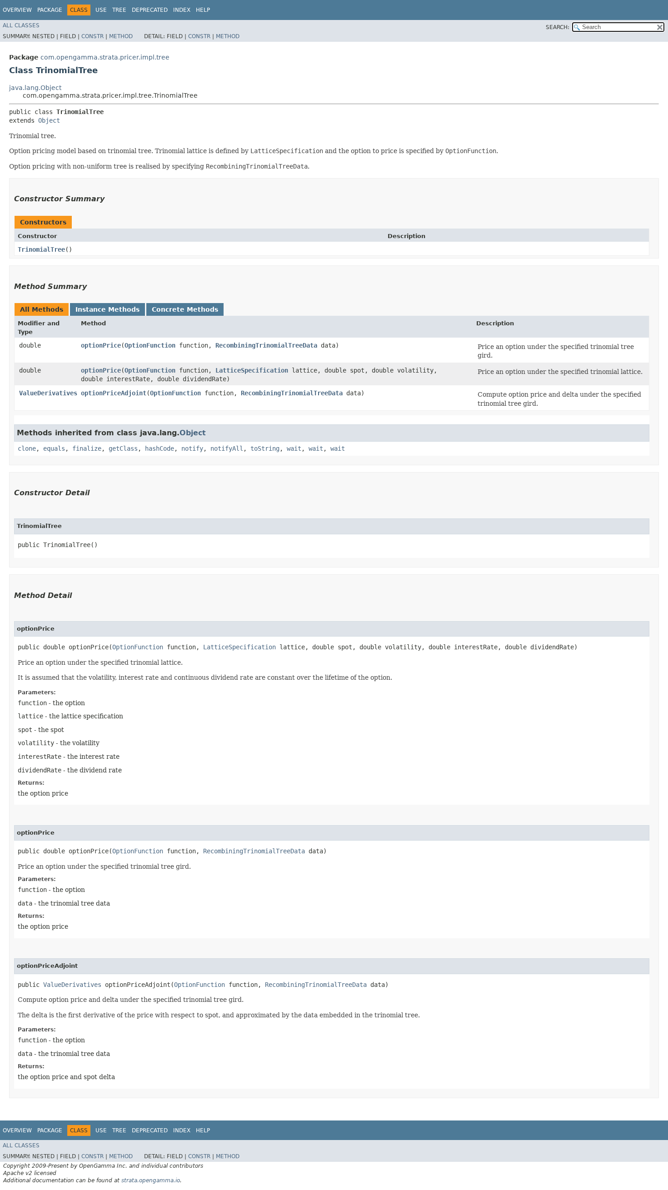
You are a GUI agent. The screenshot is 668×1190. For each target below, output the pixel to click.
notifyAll (226, 448)
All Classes (21, 25)
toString (264, 448)
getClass (123, 448)
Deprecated (150, 10)
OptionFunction (150, 345)
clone (27, 448)
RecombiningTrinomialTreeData (266, 345)
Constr (92, 36)
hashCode (159, 448)
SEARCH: (557, 27)
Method (121, 36)
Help (203, 10)
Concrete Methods (185, 309)
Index (181, 10)
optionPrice (101, 345)
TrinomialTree (41, 249)
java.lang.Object (35, 87)
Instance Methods (107, 309)
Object (49, 120)
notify (192, 448)
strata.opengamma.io (150, 1180)
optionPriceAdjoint (113, 393)
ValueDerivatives (48, 393)
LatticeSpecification (251, 370)
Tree (119, 10)
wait (294, 448)
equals (54, 448)
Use (101, 10)
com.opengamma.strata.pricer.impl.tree (104, 57)
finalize (86, 448)
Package (49, 10)
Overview (17, 10)
